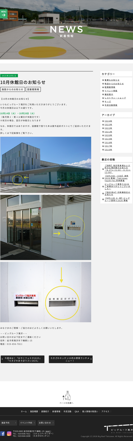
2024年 (108, 121)
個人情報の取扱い (90, 411)
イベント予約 (26, 422)
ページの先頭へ (66, 397)
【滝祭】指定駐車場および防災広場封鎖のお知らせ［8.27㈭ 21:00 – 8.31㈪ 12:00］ (118, 169)
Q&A (77, 411)
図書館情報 (33, 89)
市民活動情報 (111, 105)
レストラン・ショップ (115, 98)
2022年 (108, 128)
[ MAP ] (48, 431)
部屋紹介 (45, 411)
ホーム (24, 411)
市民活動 (68, 411)
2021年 (108, 131)
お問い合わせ (45, 422)
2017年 (108, 146)
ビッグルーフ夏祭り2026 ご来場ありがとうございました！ (117, 186)
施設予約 (5, 422)
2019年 (108, 139)
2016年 (108, 149)
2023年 (108, 124)
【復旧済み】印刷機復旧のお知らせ (117, 193)
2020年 (108, 135)
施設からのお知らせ (12, 89)
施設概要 (34, 411)
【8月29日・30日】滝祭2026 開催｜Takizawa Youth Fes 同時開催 (116, 178)
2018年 (108, 142)
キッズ (108, 101)
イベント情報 (111, 90)
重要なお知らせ (112, 80)
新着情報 (56, 411)
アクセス (105, 411)
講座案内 (109, 94)
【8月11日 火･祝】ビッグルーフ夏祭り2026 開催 (117, 199)
